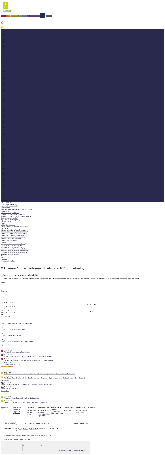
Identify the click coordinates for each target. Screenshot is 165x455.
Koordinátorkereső (31, 410)
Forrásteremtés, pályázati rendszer (15, 153)
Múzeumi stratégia (10, 172)
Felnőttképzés (9, 149)
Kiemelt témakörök (57, 413)
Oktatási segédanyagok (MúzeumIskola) (17, 45)
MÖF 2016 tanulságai (11, 83)
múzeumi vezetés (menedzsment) (11, 238)
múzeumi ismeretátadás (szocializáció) (12, 235)
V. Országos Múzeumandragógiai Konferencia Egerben (21, 119)
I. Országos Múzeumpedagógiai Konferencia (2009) (20, 134)
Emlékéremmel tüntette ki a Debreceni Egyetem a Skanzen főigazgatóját (25, 402)
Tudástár (42, 14)
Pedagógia (8, 180)
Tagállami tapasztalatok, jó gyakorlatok (16, 90)
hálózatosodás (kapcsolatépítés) (10, 213)
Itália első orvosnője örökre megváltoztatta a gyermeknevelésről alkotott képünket (28, 384)
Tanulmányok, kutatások (12, 43)
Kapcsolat (49, 16)
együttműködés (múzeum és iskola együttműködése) (16, 209)
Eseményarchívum (81, 410)
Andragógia (8, 146)
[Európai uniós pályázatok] (4, 291)
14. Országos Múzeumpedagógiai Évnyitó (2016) (19, 115)
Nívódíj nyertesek (10, 68)
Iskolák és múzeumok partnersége (15, 58)
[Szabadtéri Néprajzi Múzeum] (7, 12)
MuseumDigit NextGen (15, 335)
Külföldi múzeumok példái (13, 71)
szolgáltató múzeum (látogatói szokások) (13, 245)
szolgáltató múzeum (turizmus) (10, 254)
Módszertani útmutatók (11, 41)
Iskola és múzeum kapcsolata (13, 156)
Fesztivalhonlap (56, 411)
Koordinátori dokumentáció (9, 199)
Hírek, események (16, 16)
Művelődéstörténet (10, 178)
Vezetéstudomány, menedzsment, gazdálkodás (18, 189)
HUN (2, 23)
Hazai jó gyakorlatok (11, 70)
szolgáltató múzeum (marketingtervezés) (13, 247)
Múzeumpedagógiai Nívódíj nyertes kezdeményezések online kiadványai (27, 39)
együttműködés (5, 207)
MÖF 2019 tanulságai (11, 78)
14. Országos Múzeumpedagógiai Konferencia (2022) (21, 108)
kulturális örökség (6, 221)
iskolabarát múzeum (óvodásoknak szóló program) (16, 216)
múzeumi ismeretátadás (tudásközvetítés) (13, 237)
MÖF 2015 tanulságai (11, 85)
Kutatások (8, 163)
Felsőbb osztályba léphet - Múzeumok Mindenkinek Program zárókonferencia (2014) (30, 127)
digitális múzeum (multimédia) (10, 206)
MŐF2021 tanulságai (11, 73)
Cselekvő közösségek (7, 139)
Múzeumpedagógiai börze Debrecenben (20, 323)
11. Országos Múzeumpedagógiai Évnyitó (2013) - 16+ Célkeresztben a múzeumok (30, 117)
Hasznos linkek (5, 197)
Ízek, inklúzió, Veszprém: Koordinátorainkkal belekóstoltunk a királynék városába (28, 360)
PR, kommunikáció (10, 182)
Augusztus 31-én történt (11, 388)
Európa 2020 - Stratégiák (12, 48)
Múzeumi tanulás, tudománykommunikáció (18, 173)
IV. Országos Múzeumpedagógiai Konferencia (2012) (21, 131)
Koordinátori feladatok (29, 413)
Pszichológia (8, 185)
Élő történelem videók (11, 100)
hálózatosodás (5, 211)
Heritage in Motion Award (12, 364)
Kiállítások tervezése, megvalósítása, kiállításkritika (20, 160)
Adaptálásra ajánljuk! (7, 29)
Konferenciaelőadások (8, 261)
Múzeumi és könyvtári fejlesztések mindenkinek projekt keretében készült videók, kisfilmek (32, 98)
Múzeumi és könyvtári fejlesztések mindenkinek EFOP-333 (19, 141)
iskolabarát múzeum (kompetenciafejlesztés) (14, 214)
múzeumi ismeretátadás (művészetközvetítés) (14, 232)
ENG (2, 25)
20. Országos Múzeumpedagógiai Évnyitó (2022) (19, 110)
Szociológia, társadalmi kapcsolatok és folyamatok (20, 187)
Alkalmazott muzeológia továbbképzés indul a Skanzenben (21, 398)
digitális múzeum (6, 202)
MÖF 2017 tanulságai (11, 82)
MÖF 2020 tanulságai (11, 75)
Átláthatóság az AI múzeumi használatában (17, 352)
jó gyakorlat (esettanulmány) (9, 218)
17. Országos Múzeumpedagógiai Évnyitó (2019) (19, 114)
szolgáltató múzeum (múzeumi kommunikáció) (15, 250)
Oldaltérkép (91, 407)
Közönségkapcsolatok (11, 161)
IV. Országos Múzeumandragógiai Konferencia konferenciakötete (24, 120)
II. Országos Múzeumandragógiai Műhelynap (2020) (20, 76)
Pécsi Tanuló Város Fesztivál (16, 329)
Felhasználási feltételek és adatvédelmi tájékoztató (17, 410)
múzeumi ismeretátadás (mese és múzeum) (13, 230)
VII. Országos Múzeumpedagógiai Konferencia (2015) (21, 124)
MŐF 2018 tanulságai (11, 80)
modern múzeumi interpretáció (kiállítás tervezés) (15, 226)
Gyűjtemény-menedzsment (13, 154)
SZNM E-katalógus (7, 194)
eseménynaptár (5, 316)
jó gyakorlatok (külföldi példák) (10, 220)
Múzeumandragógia (11, 166)
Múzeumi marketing (11, 168)
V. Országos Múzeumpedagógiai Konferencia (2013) (20, 129)
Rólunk (8, 16)
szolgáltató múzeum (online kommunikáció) (14, 252)
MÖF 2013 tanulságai (11, 88)
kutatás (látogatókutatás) (8, 225)
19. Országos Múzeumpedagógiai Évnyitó (17, 112)
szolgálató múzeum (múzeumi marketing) (13, 244)
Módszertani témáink (7, 53)
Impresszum (4, 407)
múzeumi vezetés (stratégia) (9, 240)
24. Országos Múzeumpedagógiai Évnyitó (20, 341)
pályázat (3, 242)
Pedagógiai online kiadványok (14, 38)
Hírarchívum (80, 412)
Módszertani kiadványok (12, 34)
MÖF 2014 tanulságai (11, 87)
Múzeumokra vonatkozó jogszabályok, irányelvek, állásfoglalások (24, 175)
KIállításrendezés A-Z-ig (12, 60)
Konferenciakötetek (10, 46)
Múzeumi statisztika (11, 170)
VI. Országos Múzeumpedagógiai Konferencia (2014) (21, 126)
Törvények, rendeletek (7, 195)
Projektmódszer (9, 184)
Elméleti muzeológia (11, 148)
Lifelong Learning (10, 165)
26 (6, 312)
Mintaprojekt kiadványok (12, 36)
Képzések (25, 16)
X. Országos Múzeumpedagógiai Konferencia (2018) (21, 122)
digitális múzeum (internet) (9, 204)
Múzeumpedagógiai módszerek (14, 177)
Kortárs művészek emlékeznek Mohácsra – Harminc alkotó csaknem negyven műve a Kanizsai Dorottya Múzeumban (39, 374)
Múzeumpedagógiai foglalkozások (44, 415)
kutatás (3, 223)
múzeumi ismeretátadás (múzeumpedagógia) (14, 233)
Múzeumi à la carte (34, 16)
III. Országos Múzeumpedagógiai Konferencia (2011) (21, 132)
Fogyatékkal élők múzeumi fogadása (16, 151)
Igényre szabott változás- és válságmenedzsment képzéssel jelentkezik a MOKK (28, 356)
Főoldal (3, 16)
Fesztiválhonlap (68, 410)
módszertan (4, 228)
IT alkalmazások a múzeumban (14, 158)
